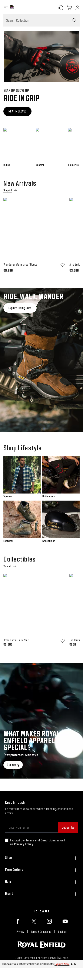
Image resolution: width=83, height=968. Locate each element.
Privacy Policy (23, 844)
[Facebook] (17, 921)
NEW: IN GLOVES (17, 111)
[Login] (77, 8)
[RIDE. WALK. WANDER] (41, 360)
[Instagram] (49, 921)
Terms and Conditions (41, 840)
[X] (33, 921)
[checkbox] (7, 840)
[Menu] (6, 7)
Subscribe (68, 827)
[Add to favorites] (62, 264)
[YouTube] (65, 921)
